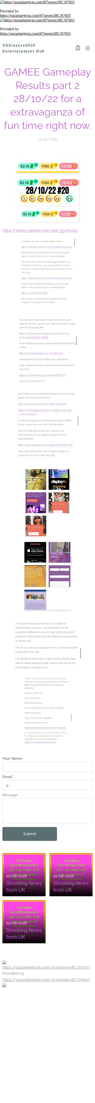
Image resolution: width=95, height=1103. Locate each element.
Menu (88, 48)
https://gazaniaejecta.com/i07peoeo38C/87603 (35, 15)
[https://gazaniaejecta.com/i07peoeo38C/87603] (47, 2)
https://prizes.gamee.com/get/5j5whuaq (39, 230)
